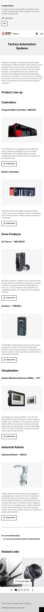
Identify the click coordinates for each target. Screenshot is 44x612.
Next (32, 590)
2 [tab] (19, 590)
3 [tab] (22, 590)
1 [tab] (16, 590)
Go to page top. (41, 609)
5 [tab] (28, 590)
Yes (4, 23)
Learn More (9, 18)
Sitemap (28, 603)
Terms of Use (6, 603)
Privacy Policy (18, 603)
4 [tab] (25, 590)
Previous (12, 590)
